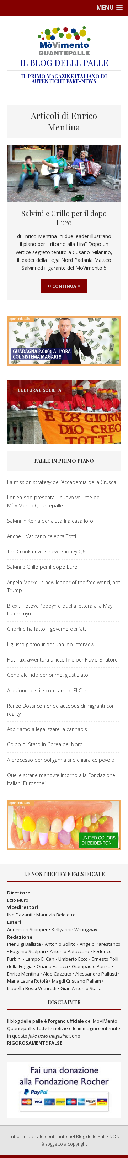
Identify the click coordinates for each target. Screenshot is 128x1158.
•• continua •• (64, 286)
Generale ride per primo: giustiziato (47, 674)
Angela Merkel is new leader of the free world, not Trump (63, 586)
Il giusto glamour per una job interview (50, 644)
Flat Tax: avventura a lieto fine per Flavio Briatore (62, 659)
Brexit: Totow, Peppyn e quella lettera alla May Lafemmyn (59, 609)
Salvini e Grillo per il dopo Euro (64, 217)
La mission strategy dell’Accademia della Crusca (61, 482)
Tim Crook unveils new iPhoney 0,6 (46, 551)
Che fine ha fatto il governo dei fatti (47, 628)
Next (114, 443)
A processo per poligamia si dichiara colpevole (60, 760)
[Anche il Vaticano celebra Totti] (64, 412)
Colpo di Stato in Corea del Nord (45, 744)
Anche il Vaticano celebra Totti (41, 536)
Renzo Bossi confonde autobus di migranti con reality (61, 709)
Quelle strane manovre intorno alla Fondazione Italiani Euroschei (61, 779)
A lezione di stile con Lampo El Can (47, 690)
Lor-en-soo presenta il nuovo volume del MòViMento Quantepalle (54, 501)
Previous (14, 443)
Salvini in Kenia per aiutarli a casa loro (50, 520)
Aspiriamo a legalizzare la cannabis (47, 729)
